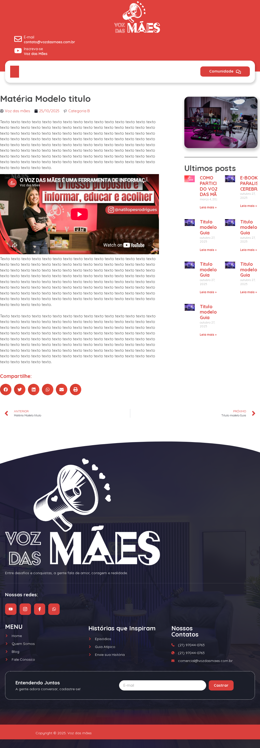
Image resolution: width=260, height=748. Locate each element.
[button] (5, 389)
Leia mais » (208, 207)
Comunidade (221, 71)
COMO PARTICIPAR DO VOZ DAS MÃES (212, 186)
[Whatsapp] (54, 609)
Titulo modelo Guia (208, 227)
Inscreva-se (33, 49)
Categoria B (79, 110)
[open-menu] (14, 72)
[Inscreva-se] (18, 50)
